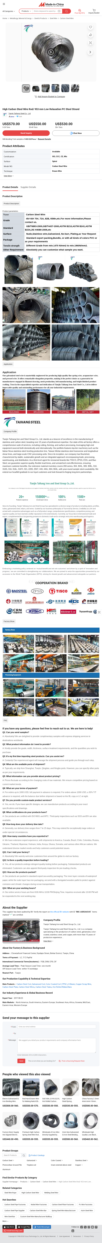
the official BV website (59, 911)
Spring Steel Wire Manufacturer (64, 1210)
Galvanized (31, 1160)
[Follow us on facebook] (81, 1227)
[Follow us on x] (85, 1227)
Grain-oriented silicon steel (61, 1165)
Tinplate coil (31, 1165)
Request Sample (44, 139)
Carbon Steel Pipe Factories (15, 1204)
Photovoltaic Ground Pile (12, 1165)
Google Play (24, 1227)
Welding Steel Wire (51, 1192)
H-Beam (71, 984)
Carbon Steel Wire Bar (38, 1210)
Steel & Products (40, 18)
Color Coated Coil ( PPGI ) (56, 984)
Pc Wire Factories (85, 1204)
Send (21, 1061)
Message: (12, 1040)
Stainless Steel (80, 1160)
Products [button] (25, 11)
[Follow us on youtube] (92, 1227)
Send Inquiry (26, 133)
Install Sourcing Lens (14, 1230)
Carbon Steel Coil (24, 984)
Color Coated (56, 1160)
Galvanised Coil (38, 984)
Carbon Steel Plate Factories (63, 1204)
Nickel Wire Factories (39, 1204)
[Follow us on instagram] (89, 1227)
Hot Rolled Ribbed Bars (62, 987)
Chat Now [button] (77, 133)
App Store (9, 1227)
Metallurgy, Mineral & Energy (21, 18)
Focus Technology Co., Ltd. (34, 1236)
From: (14, 1027)
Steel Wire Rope (10, 1192)
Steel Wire (53, 18)
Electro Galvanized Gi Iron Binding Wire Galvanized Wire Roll (10, 1101)
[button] (3, 3)
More (4, 1221)
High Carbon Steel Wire (30, 1192)
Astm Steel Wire (87, 1210)
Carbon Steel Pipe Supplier (14, 1210)
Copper (78, 1165)
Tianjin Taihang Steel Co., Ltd (19, 113)
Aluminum (6, 1169)
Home (4, 18)
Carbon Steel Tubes (44, 987)
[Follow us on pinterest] (96, 1227)
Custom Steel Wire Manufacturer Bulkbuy (36, 1216)
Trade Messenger (42, 1227)
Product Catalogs (38, 1155)
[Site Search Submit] (66, 11)
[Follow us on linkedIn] (73, 1230)
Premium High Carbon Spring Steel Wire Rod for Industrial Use (30, 1134)
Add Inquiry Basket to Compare (51, 96)
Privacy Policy (89, 1236)
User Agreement (64, 1236)
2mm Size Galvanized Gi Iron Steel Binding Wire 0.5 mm (70, 1134)
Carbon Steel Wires (27, 987)
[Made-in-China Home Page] (51, 4)
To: (15, 1033)
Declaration (77, 1236)
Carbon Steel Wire (67, 18)
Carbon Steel (7, 1160)
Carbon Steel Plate (10, 987)
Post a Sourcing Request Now (72, 1061)
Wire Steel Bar (9, 1216)
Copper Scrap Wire (83, 984)
